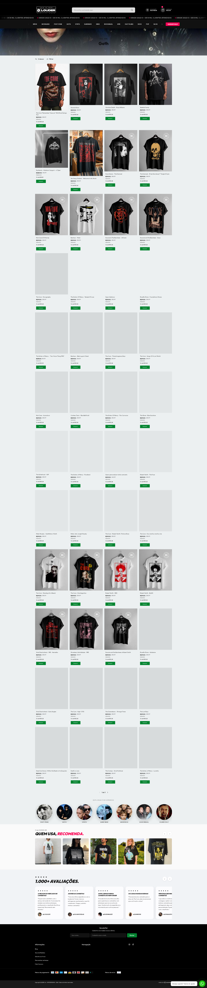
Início (35, 24)
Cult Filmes (129, 24)
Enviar (132, 935)
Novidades (46, 24)
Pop (147, 24)
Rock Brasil (108, 24)
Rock (140, 24)
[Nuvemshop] (165, 983)
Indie (98, 24)
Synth (77, 24)
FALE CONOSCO (156, 2)
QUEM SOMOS (167, 2)
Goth (69, 24)
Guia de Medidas (40, 953)
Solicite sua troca (40, 956)
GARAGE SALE (173, 24)
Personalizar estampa (41, 960)
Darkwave (88, 24)
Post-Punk (58, 24)
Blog (156, 24)
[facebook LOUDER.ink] (133, 944)
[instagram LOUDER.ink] (129, 944)
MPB (118, 24)
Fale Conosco (39, 964)
